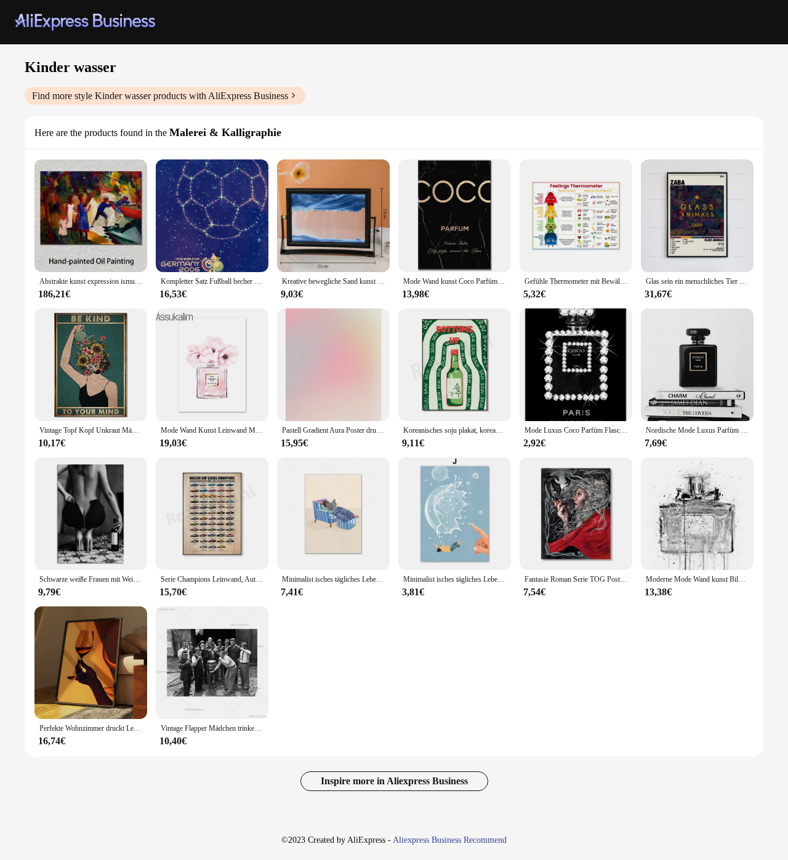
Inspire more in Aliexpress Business (394, 781)
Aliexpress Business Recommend (450, 840)
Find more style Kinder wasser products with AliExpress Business (160, 95)
